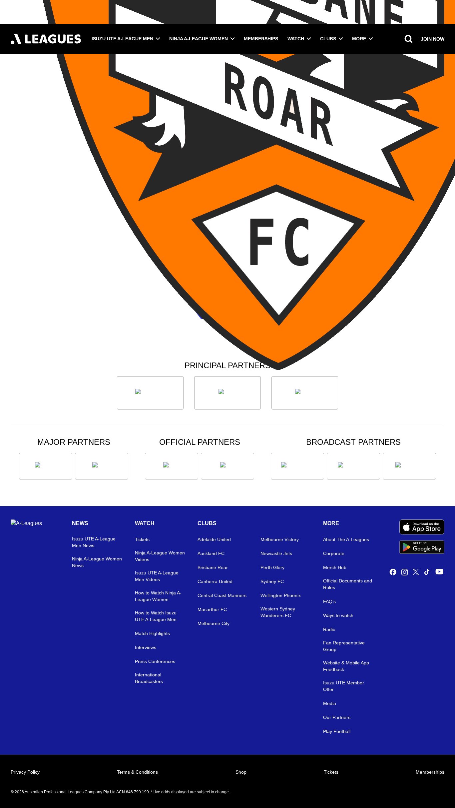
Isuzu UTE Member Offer (343, 686)
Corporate (333, 553)
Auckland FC (211, 553)
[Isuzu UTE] (150, 393)
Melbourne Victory (279, 539)
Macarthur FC (212, 609)
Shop (240, 772)
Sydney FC (272, 581)
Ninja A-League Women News (97, 562)
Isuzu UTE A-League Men (122, 38)
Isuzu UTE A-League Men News (94, 542)
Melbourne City (213, 623)
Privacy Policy (25, 772)
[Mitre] (171, 466)
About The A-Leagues (346, 539)
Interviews (145, 647)
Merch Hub (334, 567)
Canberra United (215, 581)
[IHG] (227, 466)
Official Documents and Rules (347, 584)
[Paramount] (353, 466)
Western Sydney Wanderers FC (277, 612)
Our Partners (336, 717)
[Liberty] (45, 466)
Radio (329, 629)
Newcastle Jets (276, 553)
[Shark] (305, 393)
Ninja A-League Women (198, 38)
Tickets (142, 539)
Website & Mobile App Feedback (346, 666)
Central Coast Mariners (222, 595)
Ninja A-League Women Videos (160, 556)
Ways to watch (338, 615)
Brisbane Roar (213, 567)
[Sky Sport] (409, 466)
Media (329, 703)
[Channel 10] (297, 466)
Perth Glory (272, 567)
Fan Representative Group (344, 646)
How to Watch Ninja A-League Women (158, 596)
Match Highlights (152, 633)
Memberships (261, 38)
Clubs (328, 38)
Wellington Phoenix (280, 595)
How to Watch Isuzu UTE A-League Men (156, 616)
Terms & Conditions (137, 772)
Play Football (336, 731)
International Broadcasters (149, 678)
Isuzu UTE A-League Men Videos (157, 576)
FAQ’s (329, 601)
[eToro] (101, 466)
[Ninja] (227, 393)
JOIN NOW (432, 39)
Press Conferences (155, 661)
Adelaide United (214, 539)
